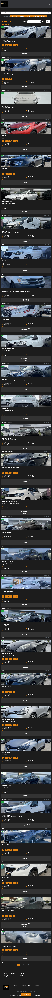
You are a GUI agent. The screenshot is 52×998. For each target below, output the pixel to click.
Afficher (43, 21)
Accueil (15, 985)
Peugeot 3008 (14, 16)
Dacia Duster (44, 16)
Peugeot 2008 (22, 16)
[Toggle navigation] (49, 4)
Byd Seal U (29, 16)
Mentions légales (26, 985)
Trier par (25, 21)
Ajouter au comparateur (7, 57)
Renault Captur (36, 16)
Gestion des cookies (36, 986)
